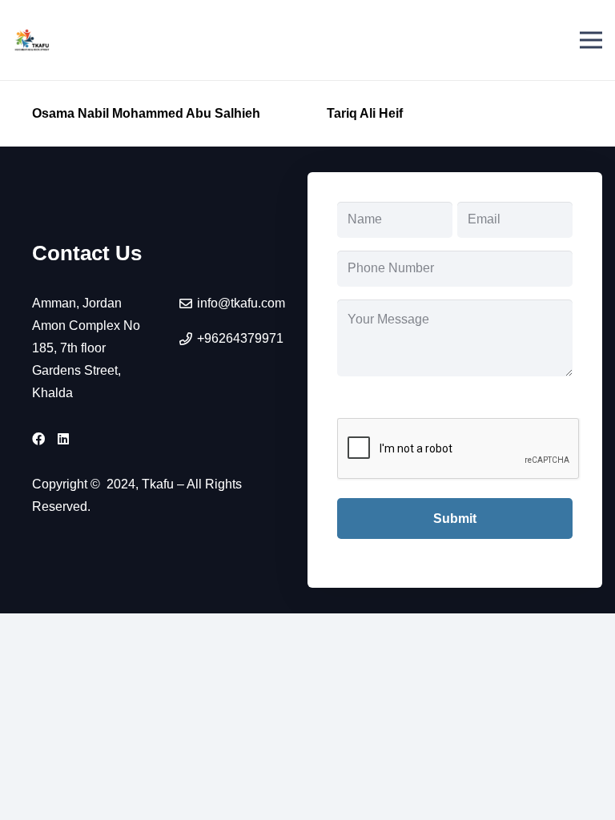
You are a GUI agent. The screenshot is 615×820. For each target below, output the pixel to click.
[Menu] (591, 40)
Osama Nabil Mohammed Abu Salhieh (146, 113)
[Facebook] (38, 438)
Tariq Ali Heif (365, 113)
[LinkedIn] (63, 438)
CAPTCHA (369, 400)
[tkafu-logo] (32, 40)
